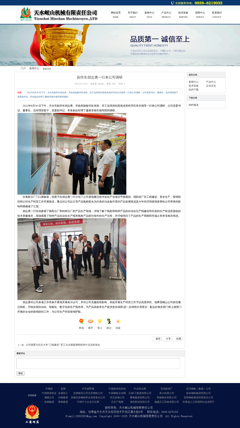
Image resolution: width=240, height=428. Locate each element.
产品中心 (166, 14)
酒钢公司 (49, 397)
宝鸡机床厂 (167, 388)
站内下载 (194, 89)
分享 (168, 338)
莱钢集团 (63, 402)
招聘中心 (200, 14)
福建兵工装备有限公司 (166, 402)
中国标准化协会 (117, 388)
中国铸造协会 (49, 393)
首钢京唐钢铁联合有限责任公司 (88, 397)
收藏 (178, 338)
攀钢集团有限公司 (140, 397)
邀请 (157, 338)
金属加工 (63, 393)
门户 (23, 68)
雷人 (99, 328)
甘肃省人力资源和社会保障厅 (199, 402)
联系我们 (217, 14)
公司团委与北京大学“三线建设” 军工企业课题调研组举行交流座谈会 (63, 345)
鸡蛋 (118, 328)
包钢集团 (49, 402)
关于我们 (133, 14)
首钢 (63, 388)
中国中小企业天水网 (88, 402)
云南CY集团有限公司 (139, 393)
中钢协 (49, 388)
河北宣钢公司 (117, 397)
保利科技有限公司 (140, 402)
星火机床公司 (166, 393)
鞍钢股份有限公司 (167, 397)
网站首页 (116, 14)
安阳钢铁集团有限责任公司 (198, 397)
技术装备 (183, 14)
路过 (108, 328)
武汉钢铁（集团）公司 (198, 388)
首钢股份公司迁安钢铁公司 (88, 393)
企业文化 (211, 85)
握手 (90, 328)
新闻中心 (149, 14)
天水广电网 (117, 402)
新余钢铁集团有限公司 (198, 393)
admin (101, 83)
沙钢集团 (63, 397)
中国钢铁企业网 (117, 393)
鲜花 (81, 328)
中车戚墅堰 (88, 388)
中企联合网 (140, 388)
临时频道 (194, 105)
